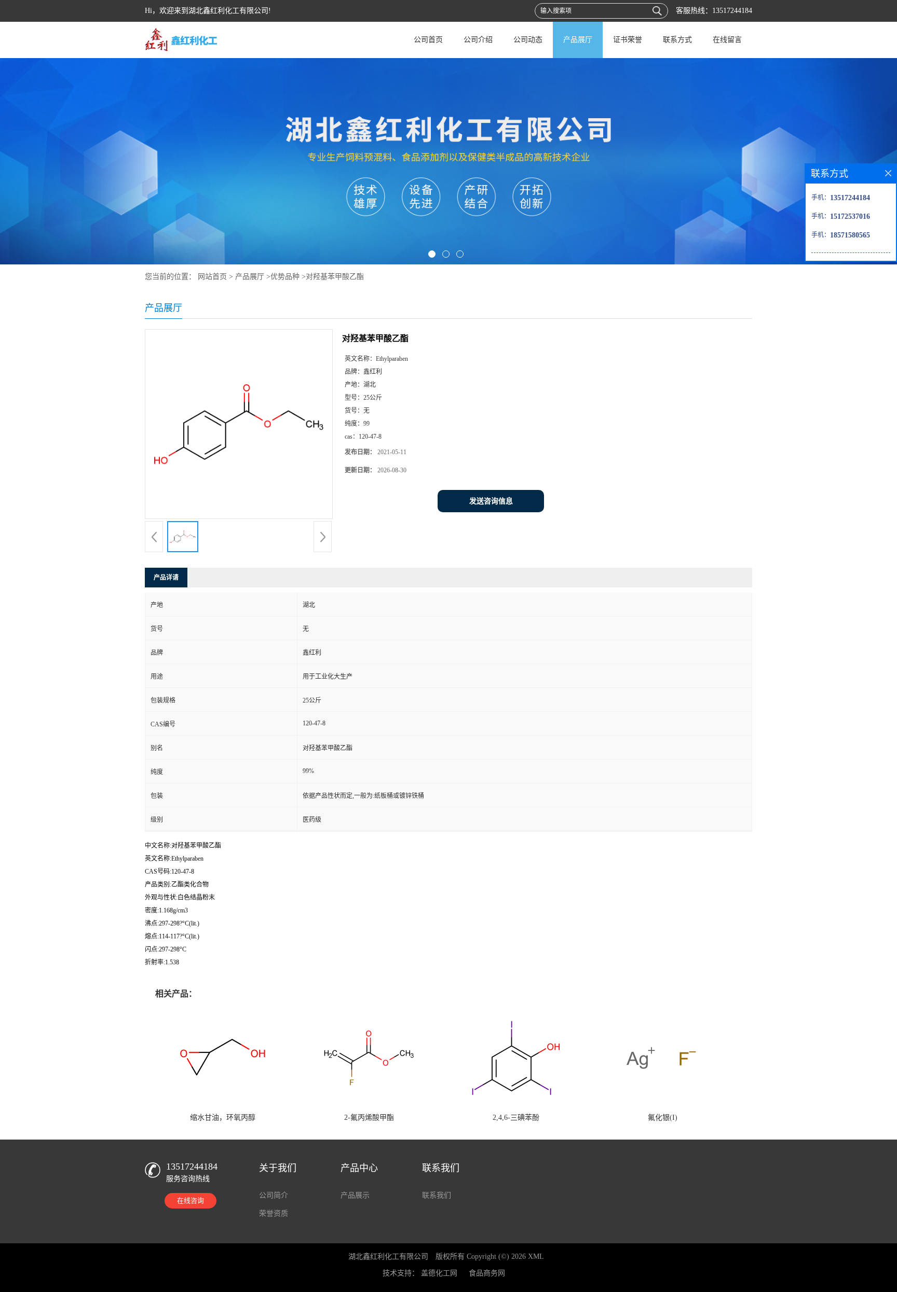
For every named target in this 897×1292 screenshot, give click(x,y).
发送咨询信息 (491, 501)
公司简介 (273, 1195)
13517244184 (732, 11)
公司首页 (428, 40)
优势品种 (285, 276)
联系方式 (677, 40)
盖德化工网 (439, 1273)
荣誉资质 (273, 1213)
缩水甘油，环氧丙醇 (222, 1117)
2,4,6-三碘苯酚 (516, 1117)
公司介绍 (478, 40)
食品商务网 (487, 1273)
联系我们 (436, 1195)
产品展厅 (577, 40)
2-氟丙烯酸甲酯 (369, 1117)
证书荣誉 (627, 40)
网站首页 (212, 276)
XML (536, 1256)
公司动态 (527, 40)
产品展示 (355, 1195)
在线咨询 (190, 1200)
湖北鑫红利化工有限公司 (388, 1256)
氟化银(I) (662, 1117)
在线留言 (727, 40)
